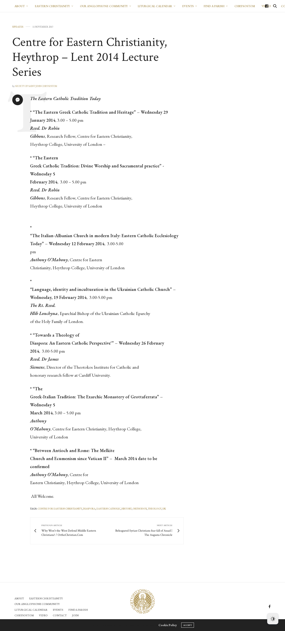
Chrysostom (24, 615)
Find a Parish (214, 6)
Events (188, 6)
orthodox (140, 508)
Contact (60, 615)
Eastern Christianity (52, 6)
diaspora (89, 508)
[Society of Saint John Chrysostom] (142, 601)
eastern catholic (108, 508)
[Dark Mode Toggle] (272, 618)
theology (155, 508)
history (127, 508)
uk (164, 508)
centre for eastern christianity (60, 508)
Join (75, 615)
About (19, 6)
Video (43, 615)
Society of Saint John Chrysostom (36, 86)
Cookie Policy (168, 625)
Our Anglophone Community (104, 6)
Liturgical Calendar (155, 6)
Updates (17, 27)
